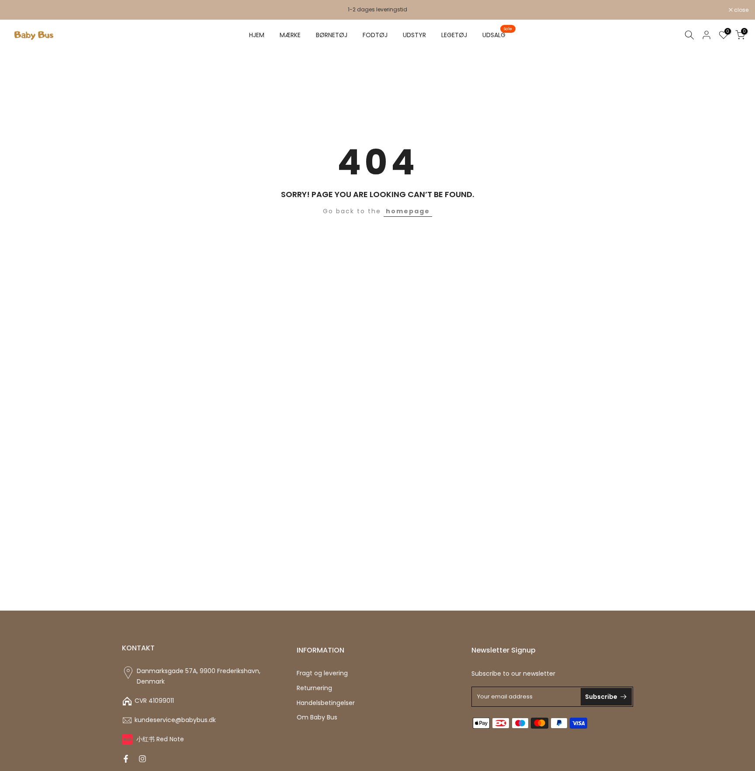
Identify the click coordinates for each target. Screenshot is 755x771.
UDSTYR (414, 35)
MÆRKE (290, 35)
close (18, 10)
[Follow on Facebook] (126, 759)
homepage (408, 211)
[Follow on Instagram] (142, 759)
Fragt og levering (322, 673)
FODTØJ (375, 35)
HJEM (256, 35)
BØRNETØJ (331, 35)
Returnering (314, 688)
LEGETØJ (454, 35)
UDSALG (497, 34)
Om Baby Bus (317, 717)
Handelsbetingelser (326, 703)
